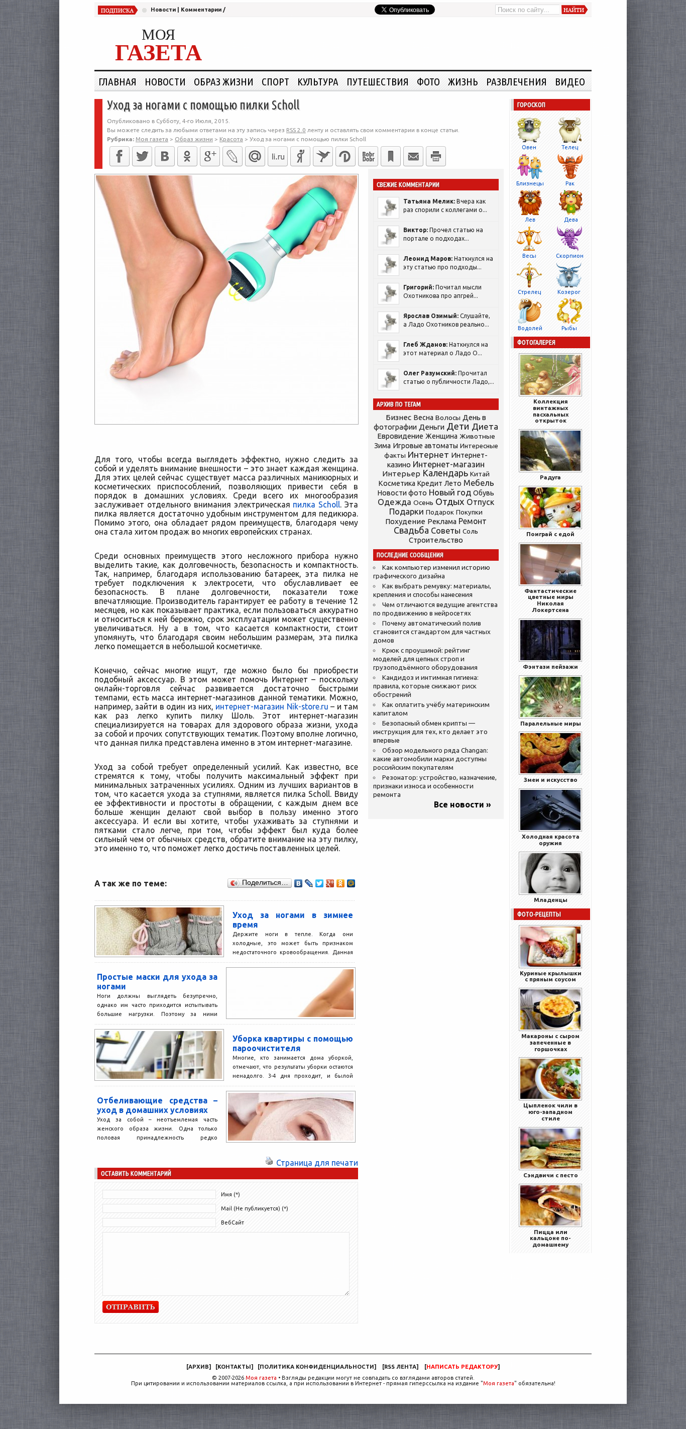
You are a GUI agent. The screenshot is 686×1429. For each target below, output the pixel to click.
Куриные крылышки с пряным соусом (551, 976)
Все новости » (462, 804)
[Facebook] (119, 156)
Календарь (445, 473)
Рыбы (569, 328)
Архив (198, 1367)
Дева (571, 220)
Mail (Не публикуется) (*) (254, 1208)
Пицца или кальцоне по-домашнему (550, 1238)
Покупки (469, 512)
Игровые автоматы (425, 446)
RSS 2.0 (296, 130)
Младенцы (550, 899)
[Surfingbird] (323, 156)
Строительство (436, 540)
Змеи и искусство (551, 779)
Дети (458, 426)
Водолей (530, 328)
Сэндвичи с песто (550, 1175)
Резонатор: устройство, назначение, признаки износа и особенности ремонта (435, 786)
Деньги (431, 427)
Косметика (396, 483)
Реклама (441, 522)
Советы (446, 530)
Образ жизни (224, 81)
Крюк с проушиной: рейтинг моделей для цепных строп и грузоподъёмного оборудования (425, 659)
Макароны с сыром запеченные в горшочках (550, 1042)
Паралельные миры (550, 723)
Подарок (440, 512)
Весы (529, 256)
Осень (423, 502)
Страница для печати (317, 1162)
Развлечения (516, 81)
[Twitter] (142, 156)
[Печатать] (436, 156)
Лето (453, 483)
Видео (570, 81)
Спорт (275, 81)
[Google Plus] (330, 883)
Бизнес (398, 417)
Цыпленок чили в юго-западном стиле (550, 1111)
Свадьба (411, 530)
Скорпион (570, 256)
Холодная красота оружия (551, 839)
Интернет (428, 454)
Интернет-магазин (449, 464)
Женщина (441, 436)
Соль (470, 531)
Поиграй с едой (550, 534)
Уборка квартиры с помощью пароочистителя (293, 1043)
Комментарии (201, 10)
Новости (163, 10)
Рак (570, 183)
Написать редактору (462, 1367)
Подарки (406, 511)
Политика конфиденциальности (317, 1367)
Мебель (479, 482)
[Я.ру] (300, 156)
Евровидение (400, 436)
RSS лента (400, 1367)
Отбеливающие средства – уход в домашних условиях (157, 1105)
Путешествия (378, 81)
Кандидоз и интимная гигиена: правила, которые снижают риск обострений (426, 686)
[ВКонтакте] (165, 156)
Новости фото (402, 493)
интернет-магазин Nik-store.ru (271, 706)
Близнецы (530, 183)
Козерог (569, 292)
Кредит (429, 483)
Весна (423, 418)
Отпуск (480, 501)
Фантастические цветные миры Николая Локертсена (550, 600)
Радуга (550, 477)
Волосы (448, 418)
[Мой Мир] (351, 883)
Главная (117, 81)
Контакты (234, 1367)
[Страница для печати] (269, 1162)
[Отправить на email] (413, 156)
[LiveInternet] (278, 156)
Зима (382, 446)
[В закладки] (391, 156)
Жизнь (463, 81)
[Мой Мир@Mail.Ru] (255, 156)
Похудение (405, 521)
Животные (477, 436)
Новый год (450, 492)
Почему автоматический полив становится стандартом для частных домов (432, 632)
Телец (569, 147)
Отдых (450, 501)
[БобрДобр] (368, 156)
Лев (530, 220)
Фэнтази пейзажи (550, 666)
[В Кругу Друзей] (345, 156)
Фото (428, 81)
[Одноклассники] (187, 156)
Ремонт (473, 521)
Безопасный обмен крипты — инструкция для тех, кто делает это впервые (430, 732)
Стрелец (529, 292)
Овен (529, 147)
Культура (317, 81)
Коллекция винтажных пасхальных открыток (550, 411)
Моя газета (261, 1378)
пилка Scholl (316, 504)
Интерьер (401, 473)
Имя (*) (230, 1194)
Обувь (483, 493)
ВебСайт (232, 1222)
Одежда (394, 501)
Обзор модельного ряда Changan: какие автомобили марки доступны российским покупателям (430, 759)
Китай (480, 474)
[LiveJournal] (232, 156)
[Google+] (210, 156)
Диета (485, 426)
